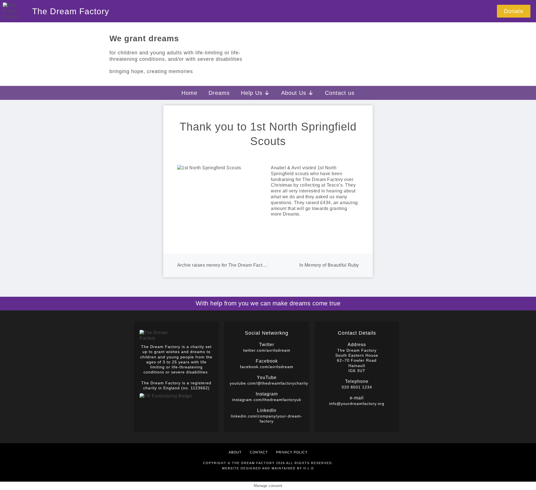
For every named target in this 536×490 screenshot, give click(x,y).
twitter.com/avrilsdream (266, 350)
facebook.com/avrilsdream (266, 367)
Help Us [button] (251, 93)
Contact (259, 452)
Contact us (340, 93)
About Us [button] (293, 93)
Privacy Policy (292, 452)
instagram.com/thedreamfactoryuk (266, 399)
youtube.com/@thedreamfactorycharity (269, 383)
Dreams (219, 93)
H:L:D (308, 468)
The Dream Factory (70, 11)
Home (189, 93)
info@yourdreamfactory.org (356, 403)
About (235, 452)
